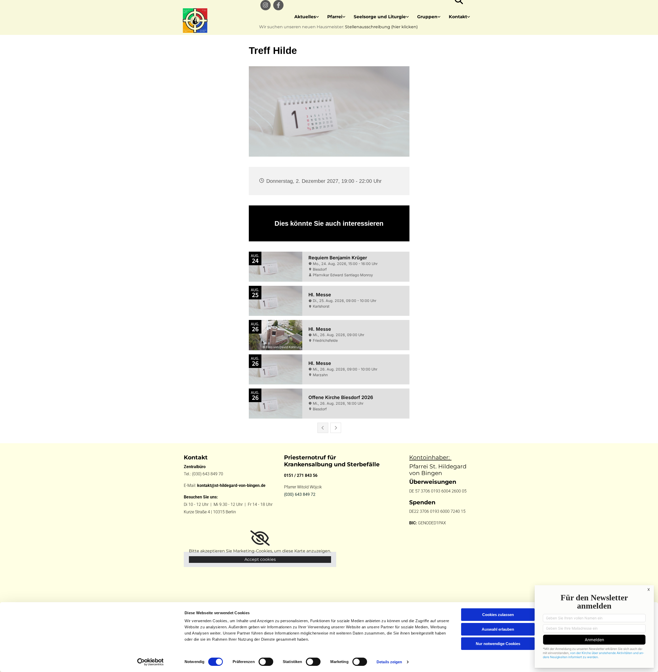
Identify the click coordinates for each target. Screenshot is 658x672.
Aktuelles (305, 16)
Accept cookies (260, 559)
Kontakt (458, 16)
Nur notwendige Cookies (498, 643)
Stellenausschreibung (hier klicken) (381, 26)
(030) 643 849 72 (299, 494)
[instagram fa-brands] (265, 5)
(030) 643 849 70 (208, 473)
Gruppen (427, 16)
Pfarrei (334, 16)
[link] (306, 16)
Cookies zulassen (498, 614)
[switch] (266, 662)
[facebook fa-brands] (278, 5)
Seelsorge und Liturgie (380, 16)
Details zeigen (389, 662)
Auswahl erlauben (498, 629)
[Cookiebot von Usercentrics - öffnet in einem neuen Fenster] (150, 662)
